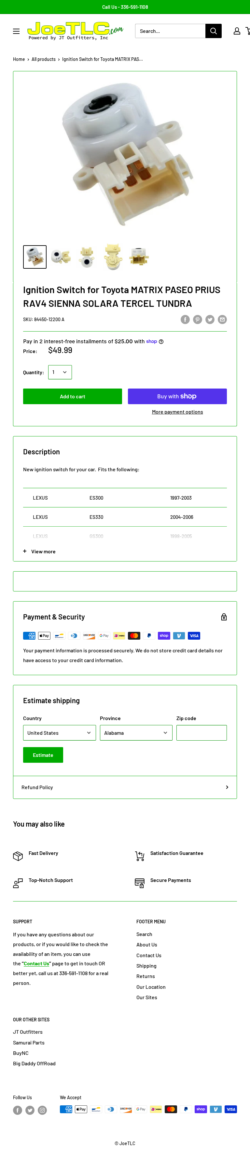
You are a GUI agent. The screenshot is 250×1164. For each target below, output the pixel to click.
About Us (146, 944)
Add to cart (72, 396)
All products (44, 59)
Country (32, 718)
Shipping (146, 965)
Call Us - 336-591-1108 (125, 7)
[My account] (237, 31)
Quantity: (33, 372)
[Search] (213, 31)
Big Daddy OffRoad (34, 1063)
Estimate (43, 755)
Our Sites (146, 997)
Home (19, 59)
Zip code (186, 718)
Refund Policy (37, 787)
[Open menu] (16, 31)
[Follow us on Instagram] (42, 1109)
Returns (145, 976)
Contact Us (148, 955)
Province (110, 718)
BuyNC (21, 1053)
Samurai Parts (29, 1042)
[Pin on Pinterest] (197, 319)
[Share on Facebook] (185, 319)
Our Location (151, 987)
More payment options (177, 411)
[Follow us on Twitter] (30, 1109)
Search (144, 934)
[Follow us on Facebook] (17, 1109)
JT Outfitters (28, 1032)
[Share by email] (222, 319)
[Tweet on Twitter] (210, 319)
